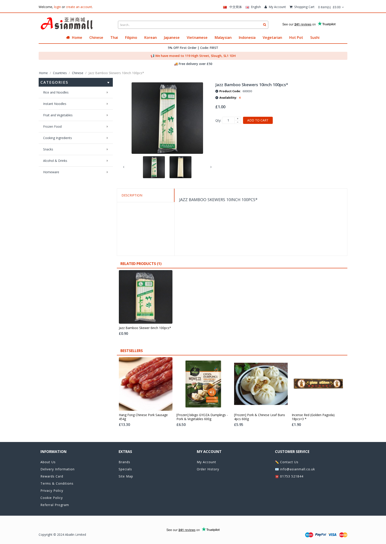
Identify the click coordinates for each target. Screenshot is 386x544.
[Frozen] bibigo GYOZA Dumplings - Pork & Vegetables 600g (202, 417)
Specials (125, 469)
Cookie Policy (51, 498)
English (255, 7)
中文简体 (234, 7)
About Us (48, 462)
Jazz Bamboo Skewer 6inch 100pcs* (145, 328)
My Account (277, 7)
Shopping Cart (304, 7)
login (57, 7)
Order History (208, 469)
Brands (124, 462)
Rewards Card (51, 476)
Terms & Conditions (56, 483)
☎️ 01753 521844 (289, 476)
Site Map (126, 476)
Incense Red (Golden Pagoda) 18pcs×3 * (313, 417)
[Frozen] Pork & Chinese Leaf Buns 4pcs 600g (259, 417)
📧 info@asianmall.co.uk (295, 469)
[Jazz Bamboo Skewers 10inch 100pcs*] (154, 167)
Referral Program (54, 505)
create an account (79, 7)
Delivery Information (57, 469)
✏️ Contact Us (286, 462)
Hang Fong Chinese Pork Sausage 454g (143, 417)
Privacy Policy (51, 490)
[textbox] (193, 25)
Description (132, 195)
